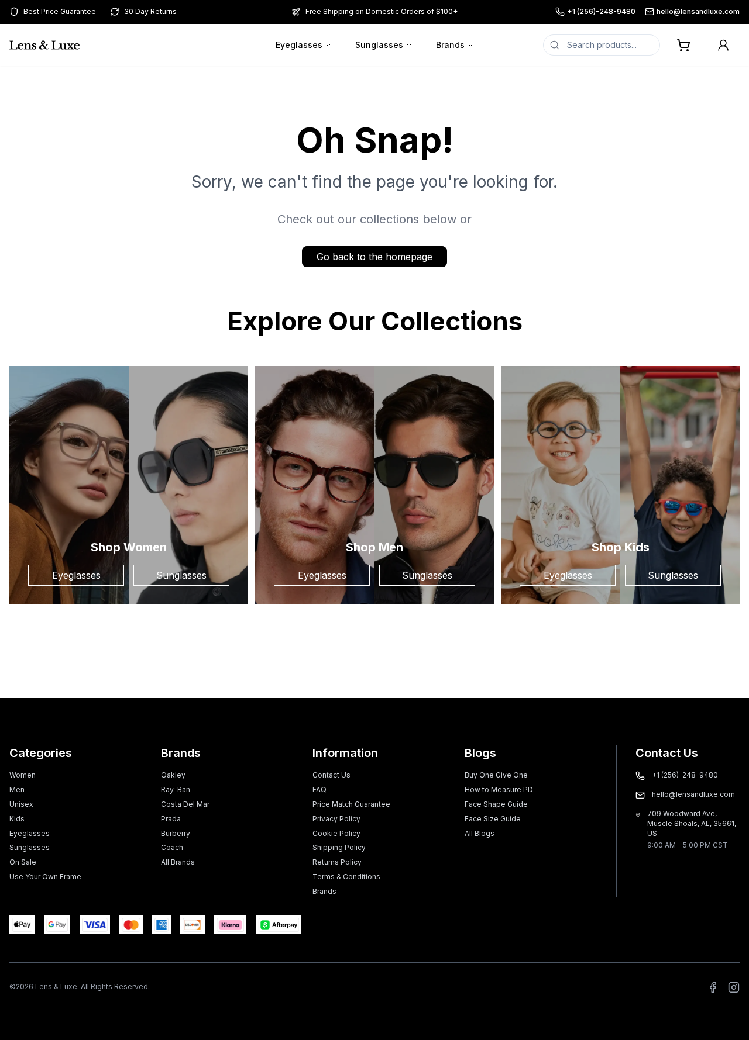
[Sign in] (723, 45)
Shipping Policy (339, 847)
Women (22, 775)
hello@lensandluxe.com (698, 11)
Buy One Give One (496, 775)
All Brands (178, 862)
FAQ (319, 789)
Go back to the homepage (374, 256)
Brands (450, 45)
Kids (17, 818)
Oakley (173, 775)
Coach (172, 847)
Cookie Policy (336, 833)
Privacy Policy (336, 818)
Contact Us (331, 775)
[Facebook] (713, 987)
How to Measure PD (499, 789)
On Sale (22, 862)
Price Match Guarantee (351, 804)
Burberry (175, 833)
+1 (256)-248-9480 (601, 11)
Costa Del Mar (185, 804)
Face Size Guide (493, 818)
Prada (171, 818)
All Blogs (479, 833)
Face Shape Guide (496, 804)
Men (17, 789)
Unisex (21, 804)
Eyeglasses (299, 45)
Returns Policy (337, 862)
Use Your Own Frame (45, 876)
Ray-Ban (175, 789)
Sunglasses (379, 45)
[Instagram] (734, 987)
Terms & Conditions (346, 876)
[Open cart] (683, 45)
